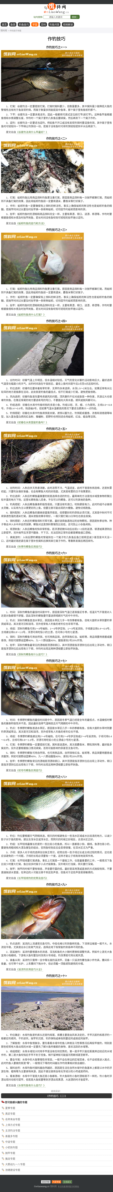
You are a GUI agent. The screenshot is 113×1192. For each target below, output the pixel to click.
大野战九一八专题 (15, 1164)
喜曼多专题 (11, 1136)
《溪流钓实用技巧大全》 (29, 969)
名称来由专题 (12, 1119)
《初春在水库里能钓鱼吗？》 (32, 422)
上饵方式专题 (12, 1125)
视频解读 (68, 24)
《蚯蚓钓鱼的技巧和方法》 (31, 223)
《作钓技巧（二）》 (56, 1096)
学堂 (34, 24)
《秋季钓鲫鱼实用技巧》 (29, 546)
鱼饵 (12, 24)
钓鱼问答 (54, 24)
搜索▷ (75, 17)
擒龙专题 (10, 1158)
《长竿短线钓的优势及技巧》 (32, 878)
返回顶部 (46, 1182)
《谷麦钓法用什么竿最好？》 (32, 132)
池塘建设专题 (12, 1170)
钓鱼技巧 (24, 24)
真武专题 (10, 1113)
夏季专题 (10, 1108)
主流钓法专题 (12, 1130)
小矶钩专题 (11, 1147)
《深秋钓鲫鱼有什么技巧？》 (32, 654)
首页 (4, 24)
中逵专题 (10, 1142)
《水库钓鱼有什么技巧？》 (31, 1085)
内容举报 (56, 1182)
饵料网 (3, 30)
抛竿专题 (10, 1153)
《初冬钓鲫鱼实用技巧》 (29, 770)
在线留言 (67, 1182)
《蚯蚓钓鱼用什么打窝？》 (31, 314)
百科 (43, 24)
